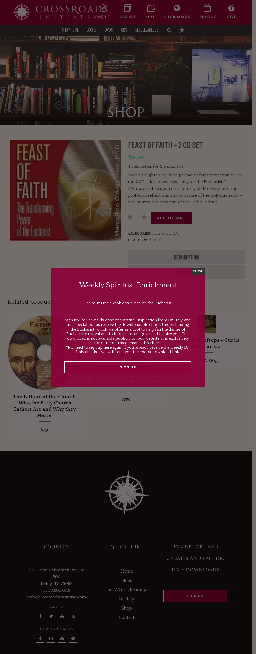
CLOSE (198, 271)
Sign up (128, 367)
